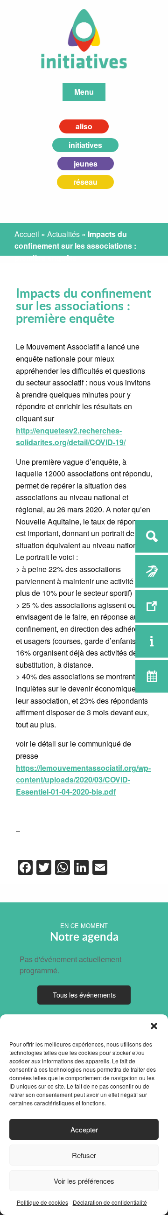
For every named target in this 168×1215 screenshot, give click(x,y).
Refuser (84, 1155)
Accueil (26, 234)
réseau (85, 181)
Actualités (63, 234)
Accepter (84, 1129)
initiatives (85, 145)
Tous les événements (84, 994)
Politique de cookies (42, 1202)
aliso (84, 126)
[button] (154, 1026)
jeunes (86, 163)
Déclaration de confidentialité (110, 1202)
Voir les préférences (84, 1181)
